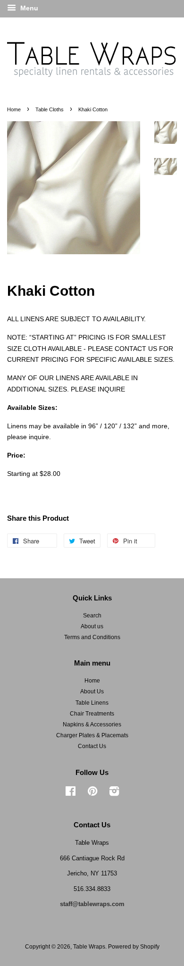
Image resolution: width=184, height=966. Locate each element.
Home (14, 109)
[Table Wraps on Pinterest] (92, 793)
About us (92, 626)
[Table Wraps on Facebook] (70, 793)
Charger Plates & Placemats (92, 735)
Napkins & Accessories (92, 724)
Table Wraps (89, 946)
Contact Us (92, 746)
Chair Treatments (92, 713)
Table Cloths (49, 109)
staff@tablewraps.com (92, 904)
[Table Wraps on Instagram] (114, 793)
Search (92, 615)
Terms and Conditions (92, 637)
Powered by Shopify (133, 946)
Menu (28, 8)
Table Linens (92, 703)
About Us (92, 691)
